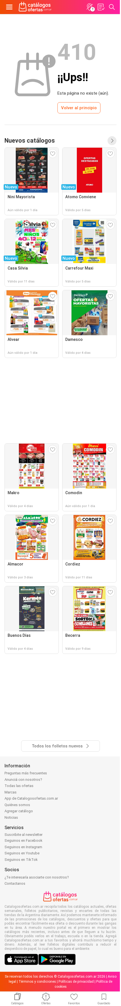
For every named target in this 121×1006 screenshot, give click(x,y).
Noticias (11, 817)
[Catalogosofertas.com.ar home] (35, 7)
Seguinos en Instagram (23, 847)
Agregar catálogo (19, 811)
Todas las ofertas (19, 786)
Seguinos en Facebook (23, 840)
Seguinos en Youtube (22, 853)
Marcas (11, 792)
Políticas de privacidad (76, 982)
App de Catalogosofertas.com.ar (31, 798)
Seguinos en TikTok (21, 859)
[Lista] (100, 7)
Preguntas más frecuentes (26, 773)
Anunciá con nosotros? (23, 779)
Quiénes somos (17, 805)
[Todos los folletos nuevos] (111, 140)
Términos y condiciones (37, 982)
